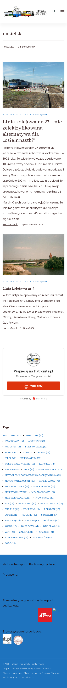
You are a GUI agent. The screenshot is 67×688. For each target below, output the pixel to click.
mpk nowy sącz (17, 486)
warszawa (30, 526)
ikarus (43, 452)
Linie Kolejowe (37, 114)
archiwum (37, 441)
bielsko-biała (36, 447)
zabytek (26, 532)
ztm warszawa (16, 537)
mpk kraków (49, 481)
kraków (12, 469)
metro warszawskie (20, 481)
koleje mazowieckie (20, 464)
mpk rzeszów (44, 486)
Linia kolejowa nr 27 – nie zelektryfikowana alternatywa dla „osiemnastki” (32, 130)
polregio (31, 509)
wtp (10, 532)
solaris (30, 515)
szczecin (49, 515)
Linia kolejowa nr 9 (18, 288)
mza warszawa (43, 492)
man (29, 469)
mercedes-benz (50, 469)
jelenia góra (30, 458)
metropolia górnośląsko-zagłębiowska (33, 475)
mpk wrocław (16, 492)
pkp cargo (27, 503)
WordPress (28, 677)
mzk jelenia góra (18, 498)
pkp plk (12, 509)
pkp (9, 503)
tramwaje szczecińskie (42, 520)
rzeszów (52, 509)
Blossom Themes (51, 673)
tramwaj (13, 520)
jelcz (10, 458)
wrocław (51, 526)
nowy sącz (45, 498)
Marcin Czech (10, 224)
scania (11, 515)
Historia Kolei (13, 114)
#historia (34, 435)
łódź (10, 543)
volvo (11, 526)
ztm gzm (46, 532)
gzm (27, 452)
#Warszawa (14, 441)
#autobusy (12, 435)
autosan (13, 447)
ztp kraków (42, 537)
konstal (47, 464)
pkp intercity (51, 503)
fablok (11, 452)
